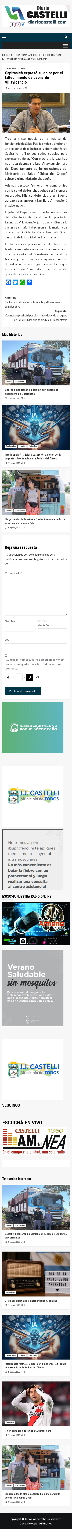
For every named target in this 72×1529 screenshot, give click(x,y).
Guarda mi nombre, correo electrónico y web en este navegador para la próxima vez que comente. (35, 664)
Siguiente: (36, 315)
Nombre (11, 620)
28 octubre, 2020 (16, 88)
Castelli (9, 381)
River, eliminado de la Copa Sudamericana (28, 1430)
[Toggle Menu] (65, 45)
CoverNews (27, 1523)
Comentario (13, 573)
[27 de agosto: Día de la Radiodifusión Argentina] (36, 1274)
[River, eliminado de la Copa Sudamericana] (36, 1403)
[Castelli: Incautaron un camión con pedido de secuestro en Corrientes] (36, 362)
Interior (22, 68)
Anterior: (33, 302)
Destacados (11, 68)
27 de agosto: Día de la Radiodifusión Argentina (31, 1300)
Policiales (32, 446)
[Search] (66, 37)
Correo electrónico (46, 623)
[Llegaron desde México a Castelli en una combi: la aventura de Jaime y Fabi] (36, 492)
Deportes (10, 1422)
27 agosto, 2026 (14, 398)
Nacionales (10, 1292)
